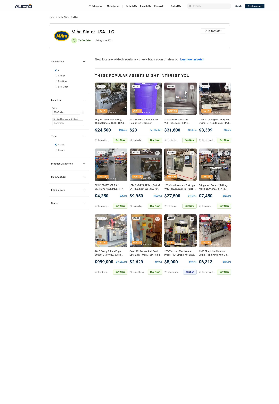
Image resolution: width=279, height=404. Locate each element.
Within (54, 108)
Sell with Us (131, 6)
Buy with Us (145, 6)
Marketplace (113, 6)
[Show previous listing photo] (99, 98)
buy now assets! (192, 59)
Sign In (238, 6)
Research (158, 6)
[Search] (190, 6)
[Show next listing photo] (123, 98)
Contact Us (176, 6)
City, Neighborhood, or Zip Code (65, 119)
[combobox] (211, 6)
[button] (69, 61)
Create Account (255, 6)
